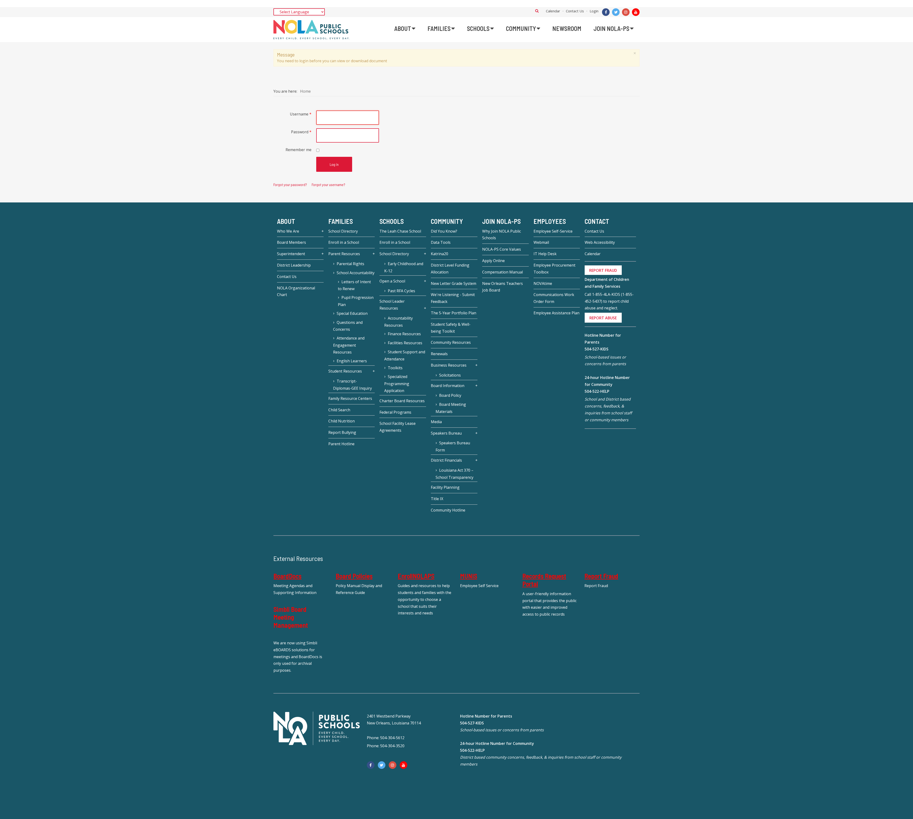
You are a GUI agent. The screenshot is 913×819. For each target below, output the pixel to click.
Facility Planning (445, 487)
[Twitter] (616, 12)
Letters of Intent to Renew (354, 285)
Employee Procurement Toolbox (554, 269)
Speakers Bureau (446, 433)
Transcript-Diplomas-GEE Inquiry (352, 384)
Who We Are (288, 231)
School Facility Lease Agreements (397, 427)
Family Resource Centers (350, 398)
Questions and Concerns (348, 326)
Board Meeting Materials (451, 408)
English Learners (352, 361)
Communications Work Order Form (554, 298)
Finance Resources (404, 333)
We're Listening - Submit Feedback (453, 298)
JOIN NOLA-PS (501, 221)
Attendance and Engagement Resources (348, 345)
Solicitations (450, 375)
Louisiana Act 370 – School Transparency (454, 474)
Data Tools (441, 242)
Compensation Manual (502, 272)
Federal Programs (395, 412)
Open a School (392, 281)
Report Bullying (342, 432)
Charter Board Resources (402, 400)
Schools (391, 221)
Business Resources (448, 365)
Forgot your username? (328, 184)
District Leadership (294, 265)
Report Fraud (601, 576)
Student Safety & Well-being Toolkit (451, 328)
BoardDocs (287, 576)
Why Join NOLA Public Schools (501, 235)
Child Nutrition (341, 421)
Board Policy (450, 395)
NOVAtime (543, 283)
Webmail (541, 242)
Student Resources (345, 371)
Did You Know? (444, 231)
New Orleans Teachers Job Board (502, 287)
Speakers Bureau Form (453, 446)
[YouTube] (636, 12)
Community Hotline (448, 510)
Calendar (553, 11)
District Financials (446, 460)
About (286, 221)
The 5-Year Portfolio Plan (453, 313)
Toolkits (395, 367)
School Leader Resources (392, 305)
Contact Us (575, 11)
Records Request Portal (544, 580)
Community (447, 221)
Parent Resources (344, 253)
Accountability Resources (398, 322)
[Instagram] (626, 12)
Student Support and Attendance (404, 355)
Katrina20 (439, 253)
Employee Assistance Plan (556, 313)
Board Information (447, 385)
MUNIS (468, 576)
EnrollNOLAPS (416, 576)
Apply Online (493, 260)
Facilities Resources (405, 342)
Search (537, 10)
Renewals (439, 353)
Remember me (298, 149)
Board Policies (354, 576)
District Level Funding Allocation (450, 269)
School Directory (343, 231)
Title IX (437, 498)
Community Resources (451, 342)
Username (300, 114)
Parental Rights (350, 263)
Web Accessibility (600, 242)
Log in (334, 164)
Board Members (291, 242)
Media (436, 421)
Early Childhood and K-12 (403, 267)
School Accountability (355, 272)
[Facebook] (606, 12)
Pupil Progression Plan (356, 301)
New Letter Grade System (453, 283)
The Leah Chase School (400, 231)
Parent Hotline (341, 443)
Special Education (352, 313)
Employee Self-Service (553, 231)
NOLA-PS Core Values (501, 249)
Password (301, 131)
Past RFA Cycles (401, 290)
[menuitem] (404, 28)
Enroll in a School (343, 242)
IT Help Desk (545, 253)
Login (594, 11)
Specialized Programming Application (396, 383)
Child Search (339, 409)
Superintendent (291, 253)
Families (340, 221)
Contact (597, 221)
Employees (550, 221)
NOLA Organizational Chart (296, 291)
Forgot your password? (290, 184)
